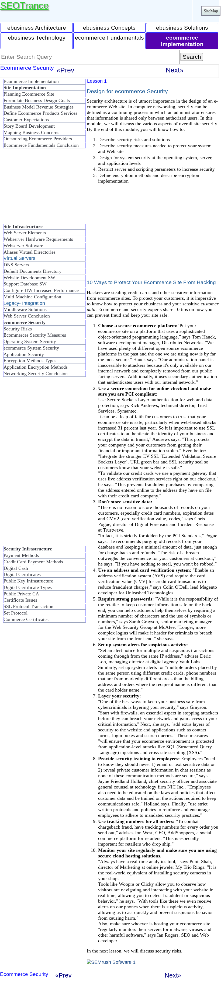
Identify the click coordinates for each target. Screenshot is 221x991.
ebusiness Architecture (36, 28)
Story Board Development (29, 126)
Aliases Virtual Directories (30, 252)
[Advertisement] (43, 188)
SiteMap (211, 11)
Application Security (24, 354)
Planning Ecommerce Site (29, 94)
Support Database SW (25, 284)
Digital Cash (16, 568)
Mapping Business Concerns (31, 132)
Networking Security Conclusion (36, 373)
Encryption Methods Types (30, 360)
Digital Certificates (22, 574)
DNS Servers (16, 264)
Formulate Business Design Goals (37, 100)
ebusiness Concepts (109, 28)
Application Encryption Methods (36, 367)
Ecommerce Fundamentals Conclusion (41, 145)
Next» (175, 70)
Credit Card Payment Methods (33, 561)
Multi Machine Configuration (32, 296)
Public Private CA (21, 593)
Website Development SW (29, 277)
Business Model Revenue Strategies (39, 107)
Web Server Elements (25, 232)
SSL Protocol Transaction (28, 606)
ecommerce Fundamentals (109, 37)
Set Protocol (15, 613)
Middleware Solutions (25, 309)
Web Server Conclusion (27, 316)
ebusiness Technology (36, 37)
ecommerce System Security (31, 348)
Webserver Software (23, 245)
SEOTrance (24, 5)
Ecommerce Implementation (31, 81)
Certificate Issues (20, 600)
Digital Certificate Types (28, 587)
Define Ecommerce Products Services (40, 113)
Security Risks (18, 329)
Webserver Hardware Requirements (38, 239)
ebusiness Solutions (182, 28)
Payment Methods (21, 555)
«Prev (65, 70)
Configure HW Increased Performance (41, 290)
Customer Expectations (26, 119)
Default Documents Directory (32, 271)
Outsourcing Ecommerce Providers (38, 138)
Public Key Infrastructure (28, 581)
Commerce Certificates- (27, 619)
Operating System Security (30, 341)
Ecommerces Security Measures (35, 335)
